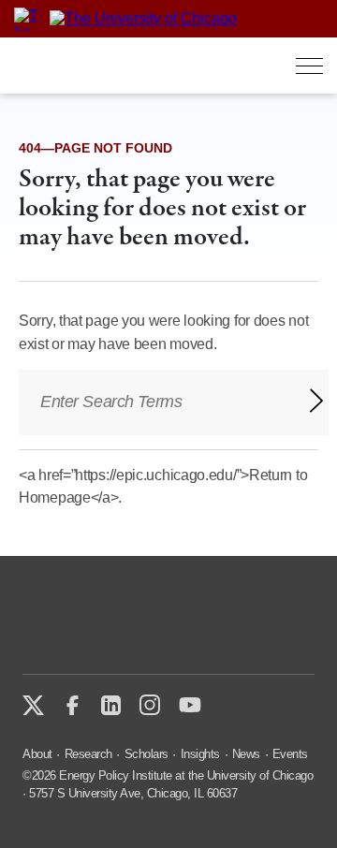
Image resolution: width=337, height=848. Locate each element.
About (37, 754)
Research (88, 754)
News (246, 754)
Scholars (146, 754)
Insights (200, 754)
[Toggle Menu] (309, 66)
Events (290, 754)
